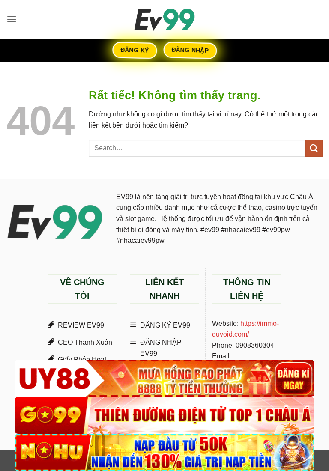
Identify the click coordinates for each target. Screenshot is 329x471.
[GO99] (164, 415)
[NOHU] (164, 452)
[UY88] (164, 378)
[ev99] (164, 19)
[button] (11, 19)
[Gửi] (314, 148)
